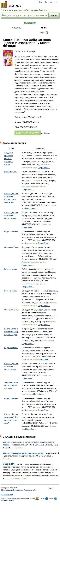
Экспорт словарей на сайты (11, 498)
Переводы (16, 28)
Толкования (30, 23)
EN (40, 2)
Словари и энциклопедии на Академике (24, 10)
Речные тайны (10, 172)
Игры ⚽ (44, 32)
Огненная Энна (11, 247)
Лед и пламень (11, 231)
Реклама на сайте (30, 490)
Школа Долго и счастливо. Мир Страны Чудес (11, 332)
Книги (44, 28)
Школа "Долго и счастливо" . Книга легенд (11, 215)
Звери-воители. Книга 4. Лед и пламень (11, 385)
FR (56, 2)
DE (46, 2)
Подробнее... (44, 167)
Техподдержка (18, 490)
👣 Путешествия (7, 494)
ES (51, 2)
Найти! (54, 15)
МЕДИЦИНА (8, 464)
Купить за (27, 132)
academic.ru (11, 4)
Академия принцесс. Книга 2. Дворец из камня (8, 159)
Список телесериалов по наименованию (23, 453)
